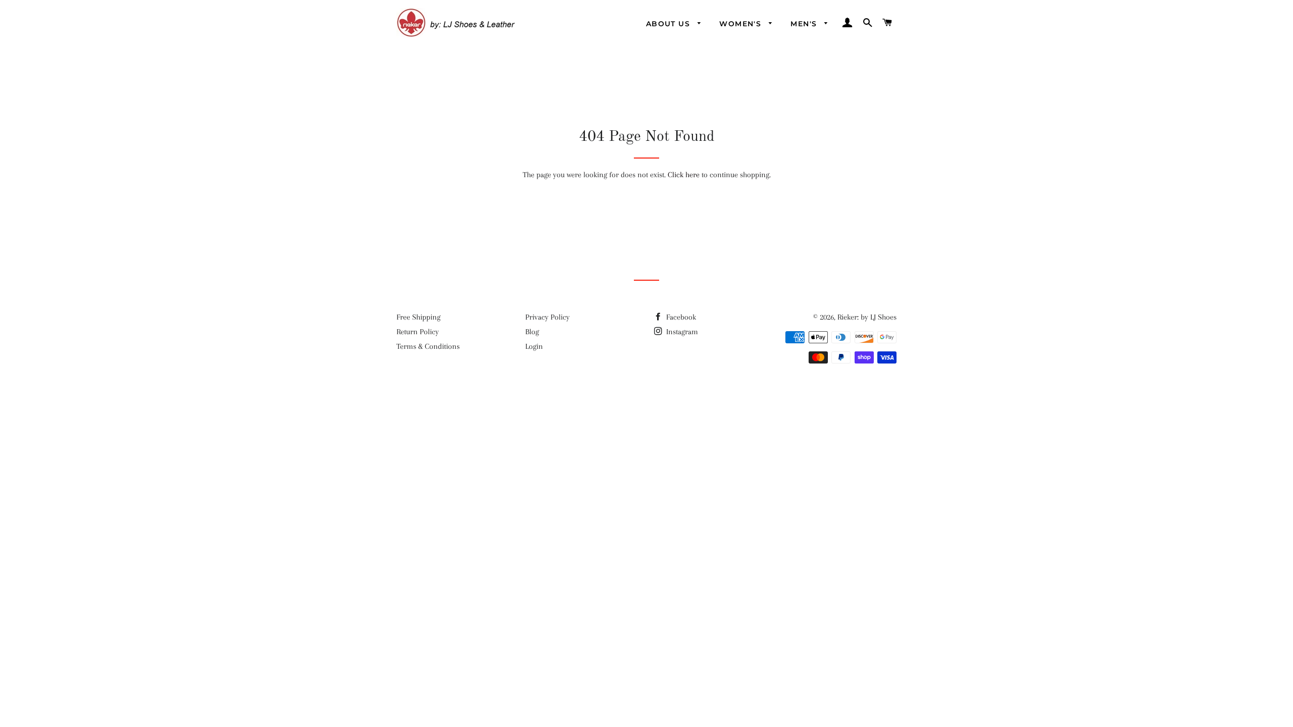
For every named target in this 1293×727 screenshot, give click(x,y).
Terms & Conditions (428, 346)
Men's (804, 23)
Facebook (680, 317)
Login (534, 346)
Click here (684, 174)
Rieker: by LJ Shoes (867, 317)
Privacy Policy (547, 317)
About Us (669, 23)
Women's (741, 23)
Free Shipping (418, 317)
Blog (532, 331)
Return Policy (417, 331)
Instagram (681, 331)
